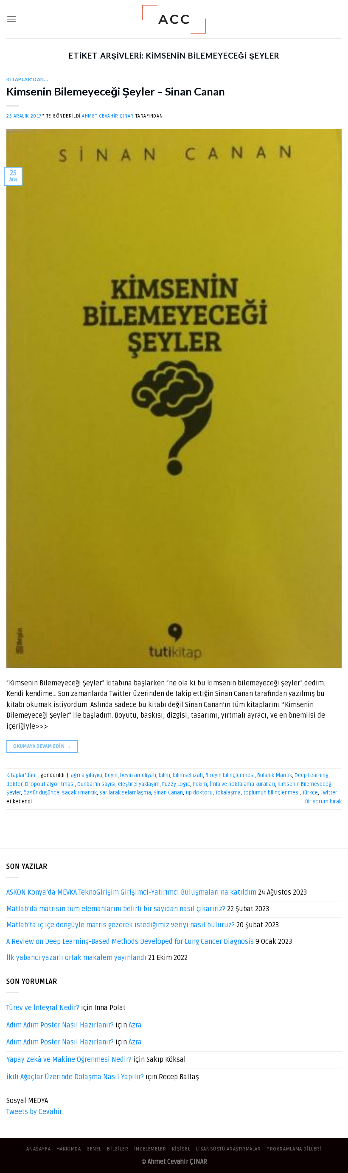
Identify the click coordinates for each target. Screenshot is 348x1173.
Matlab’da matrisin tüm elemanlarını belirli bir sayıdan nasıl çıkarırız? (115, 909)
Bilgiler (117, 1149)
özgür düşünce (41, 792)
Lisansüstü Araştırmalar (228, 1149)
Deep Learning (311, 775)
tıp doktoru (199, 792)
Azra (135, 1025)
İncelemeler (150, 1149)
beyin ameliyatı (138, 775)
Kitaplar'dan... (27, 79)
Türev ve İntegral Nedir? (42, 1008)
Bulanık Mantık (274, 775)
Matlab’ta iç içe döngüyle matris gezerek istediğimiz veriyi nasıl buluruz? (120, 925)
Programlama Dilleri (294, 1149)
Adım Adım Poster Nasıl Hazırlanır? (60, 1025)
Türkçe (310, 792)
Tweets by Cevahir (34, 1112)
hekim (200, 784)
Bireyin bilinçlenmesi (230, 775)
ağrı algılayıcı (86, 775)
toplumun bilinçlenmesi (271, 792)
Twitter (328, 792)
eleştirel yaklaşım (139, 784)
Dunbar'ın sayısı (96, 784)
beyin (111, 775)
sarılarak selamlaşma (125, 792)
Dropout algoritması (50, 784)
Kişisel (181, 1149)
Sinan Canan (168, 792)
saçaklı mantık (79, 792)
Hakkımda (68, 1149)
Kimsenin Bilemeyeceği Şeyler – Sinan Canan (115, 91)
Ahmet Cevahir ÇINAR (108, 116)
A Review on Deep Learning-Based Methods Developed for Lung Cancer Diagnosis (130, 941)
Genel (94, 1149)
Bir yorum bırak (323, 801)
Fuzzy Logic (176, 784)
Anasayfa (38, 1149)
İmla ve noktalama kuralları (242, 784)
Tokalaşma (228, 792)
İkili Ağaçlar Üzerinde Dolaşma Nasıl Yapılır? (75, 1077)
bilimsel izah (188, 775)
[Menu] (11, 18)
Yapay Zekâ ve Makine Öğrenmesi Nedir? (69, 1059)
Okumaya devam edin (42, 746)
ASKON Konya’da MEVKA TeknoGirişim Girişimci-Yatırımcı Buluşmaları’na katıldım (131, 892)
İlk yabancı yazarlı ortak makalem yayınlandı (76, 958)
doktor (14, 784)
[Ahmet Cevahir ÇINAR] (174, 19)
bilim (164, 775)
